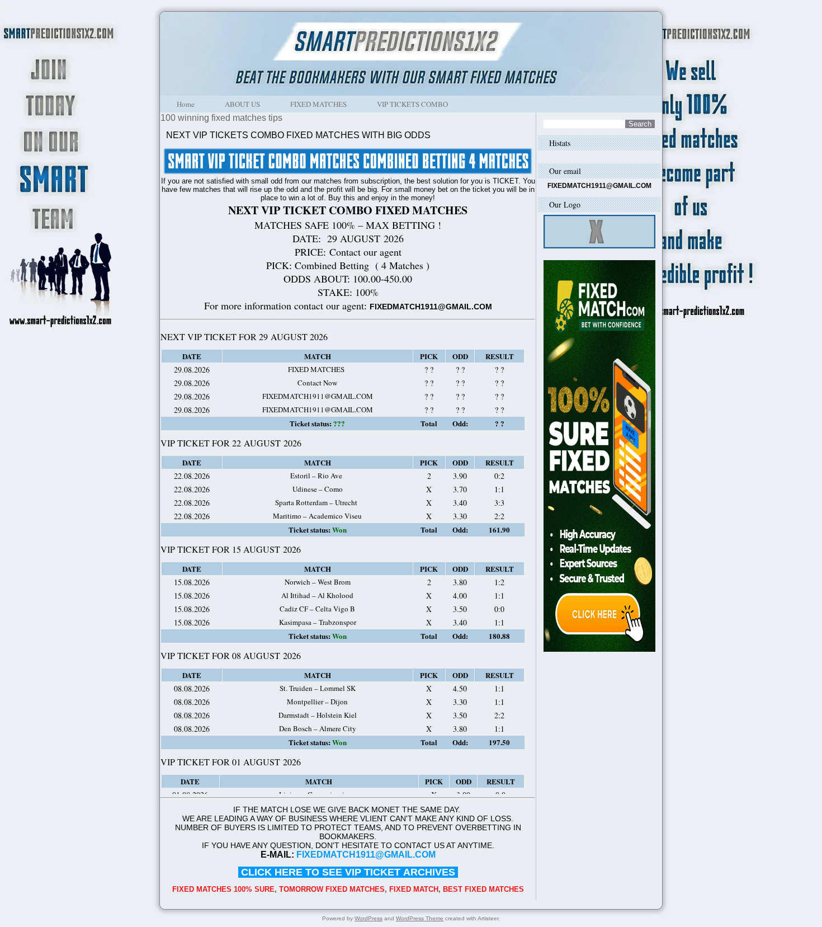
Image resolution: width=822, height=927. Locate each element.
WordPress (368, 918)
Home (186, 104)
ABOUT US (242, 104)
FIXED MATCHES (318, 104)
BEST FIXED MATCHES (483, 889)
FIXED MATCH (413, 889)
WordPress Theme (419, 918)
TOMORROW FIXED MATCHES (332, 889)
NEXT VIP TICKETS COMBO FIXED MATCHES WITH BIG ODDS (298, 135)
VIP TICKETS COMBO (412, 104)
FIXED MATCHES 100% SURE (223, 889)
